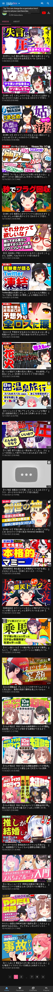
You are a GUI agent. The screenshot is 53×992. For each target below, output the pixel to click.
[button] (13, 3)
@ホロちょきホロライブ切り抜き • (20, 13)
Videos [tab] (5, 22)
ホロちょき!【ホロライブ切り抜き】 (25, 10)
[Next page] (43, 977)
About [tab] (16, 22)
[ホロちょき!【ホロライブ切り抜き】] (4, 12)
